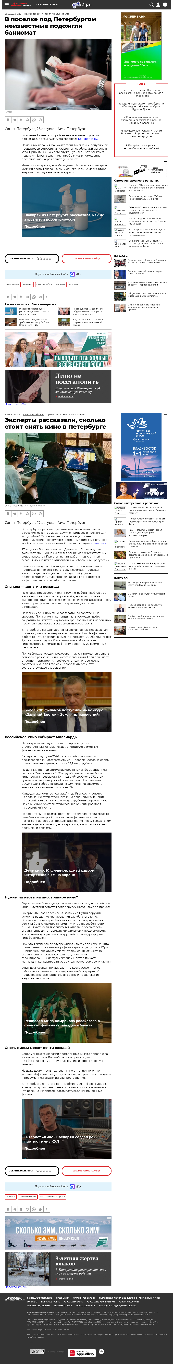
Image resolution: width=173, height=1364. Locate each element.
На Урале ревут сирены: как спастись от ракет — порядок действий (147, 283)
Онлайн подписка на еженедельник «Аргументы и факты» (129, 1298)
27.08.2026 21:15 (12, 414)
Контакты (32, 1302)
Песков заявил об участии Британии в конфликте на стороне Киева (147, 261)
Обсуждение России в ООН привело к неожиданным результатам (147, 294)
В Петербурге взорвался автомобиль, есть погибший (141, 147)
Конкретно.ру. (88, 138)
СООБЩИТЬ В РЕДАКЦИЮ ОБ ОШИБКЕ (117, 1306)
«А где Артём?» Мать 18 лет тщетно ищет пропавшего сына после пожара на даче (147, 232)
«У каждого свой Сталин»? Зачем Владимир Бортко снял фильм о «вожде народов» (141, 133)
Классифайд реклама (38, 1306)
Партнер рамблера (56, 1351)
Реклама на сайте (73, 1302)
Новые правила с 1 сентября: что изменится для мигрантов (145, 606)
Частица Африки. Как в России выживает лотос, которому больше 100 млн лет (147, 221)
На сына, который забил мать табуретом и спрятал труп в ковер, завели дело (88, 311)
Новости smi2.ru (16, 404)
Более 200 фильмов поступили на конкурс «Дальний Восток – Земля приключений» (63, 712)
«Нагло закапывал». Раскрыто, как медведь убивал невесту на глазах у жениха (148, 566)
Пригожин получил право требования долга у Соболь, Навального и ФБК (34, 322)
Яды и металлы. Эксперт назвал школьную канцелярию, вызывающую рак (145, 533)
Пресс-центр (62, 1298)
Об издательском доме (39, 1298)
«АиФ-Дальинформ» (34, 505)
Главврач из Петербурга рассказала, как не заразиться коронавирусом (64, 217)
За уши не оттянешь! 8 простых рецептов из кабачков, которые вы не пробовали (148, 555)
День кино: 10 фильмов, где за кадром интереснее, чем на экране (59, 872)
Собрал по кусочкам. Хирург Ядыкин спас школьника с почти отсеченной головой (148, 544)
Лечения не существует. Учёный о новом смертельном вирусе (146, 197)
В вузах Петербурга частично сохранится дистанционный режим (88, 322)
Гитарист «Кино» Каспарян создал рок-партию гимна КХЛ (60, 1139)
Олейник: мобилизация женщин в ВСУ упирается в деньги (146, 617)
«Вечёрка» (98, 543)
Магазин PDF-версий (84, 1298)
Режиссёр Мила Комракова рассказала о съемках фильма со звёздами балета (62, 1023)
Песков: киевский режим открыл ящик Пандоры (145, 272)
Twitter (8, 112)
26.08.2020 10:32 (13, 14)
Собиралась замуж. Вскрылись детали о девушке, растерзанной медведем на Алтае (146, 243)
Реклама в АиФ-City (129, 1302)
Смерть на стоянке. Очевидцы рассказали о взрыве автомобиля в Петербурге (141, 93)
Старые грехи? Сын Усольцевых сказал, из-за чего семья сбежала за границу (148, 510)
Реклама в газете (50, 1302)
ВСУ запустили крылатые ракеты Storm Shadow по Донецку (145, 584)
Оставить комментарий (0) (87, 258)
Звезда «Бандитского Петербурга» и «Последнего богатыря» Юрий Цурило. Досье (141, 106)
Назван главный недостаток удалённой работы (142, 628)
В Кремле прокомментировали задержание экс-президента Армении (144, 307)
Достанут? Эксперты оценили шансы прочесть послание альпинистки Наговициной (148, 188)
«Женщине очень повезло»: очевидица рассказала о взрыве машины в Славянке (141, 120)
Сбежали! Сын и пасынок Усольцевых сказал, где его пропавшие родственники (148, 210)
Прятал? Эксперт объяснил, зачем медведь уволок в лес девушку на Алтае (147, 521)
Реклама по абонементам (100, 1302)
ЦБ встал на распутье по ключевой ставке (146, 595)
